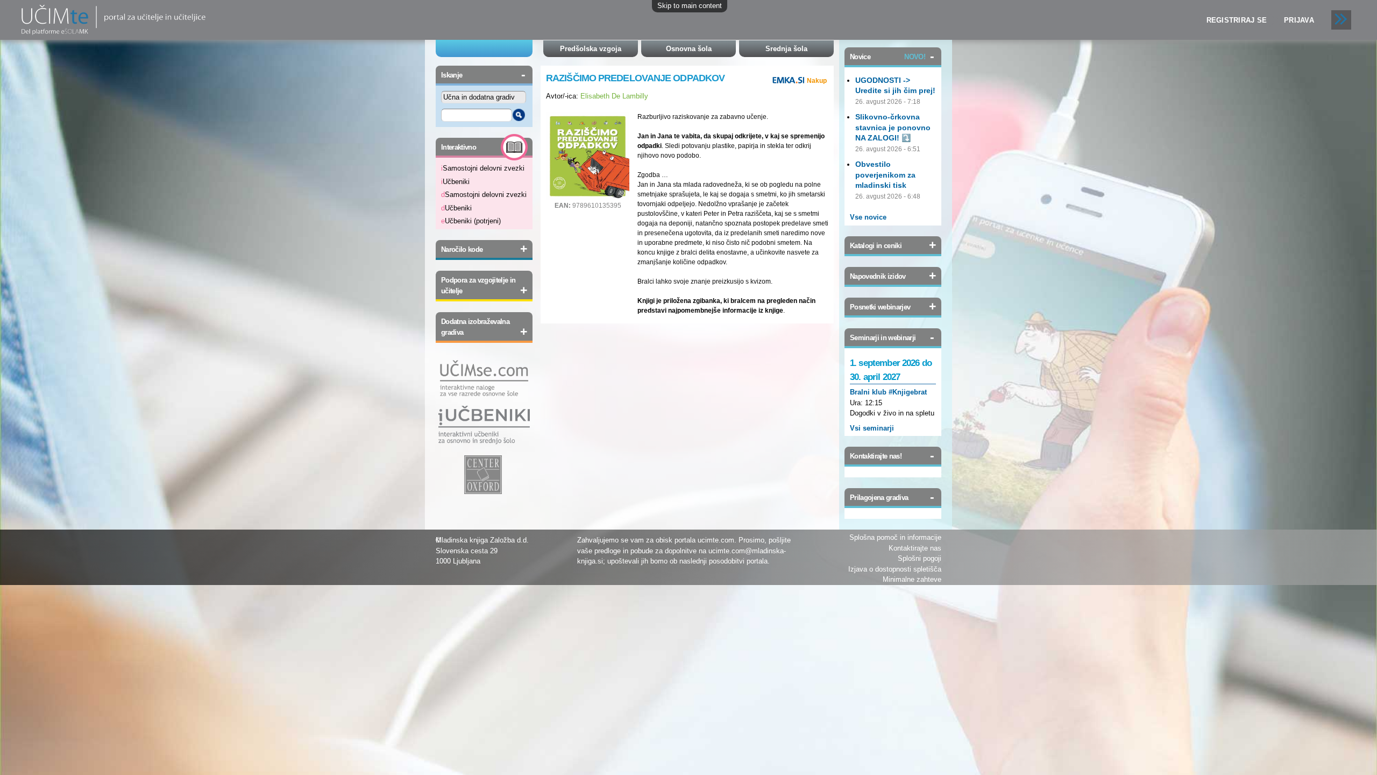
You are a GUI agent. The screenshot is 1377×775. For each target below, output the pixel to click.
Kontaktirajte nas (915, 548)
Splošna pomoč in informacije (895, 537)
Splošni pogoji (919, 558)
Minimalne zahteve (912, 579)
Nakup (817, 80)
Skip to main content (689, 6)
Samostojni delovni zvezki (482, 168)
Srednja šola (786, 49)
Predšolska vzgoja (590, 49)
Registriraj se (1236, 20)
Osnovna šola (689, 49)
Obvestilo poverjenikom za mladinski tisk (885, 174)
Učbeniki (455, 182)
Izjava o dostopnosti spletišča (894, 569)
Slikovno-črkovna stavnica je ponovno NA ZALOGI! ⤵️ (893, 127)
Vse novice (868, 217)
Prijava (1299, 20)
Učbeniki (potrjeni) (471, 221)
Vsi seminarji (872, 428)
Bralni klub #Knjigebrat (888, 392)
